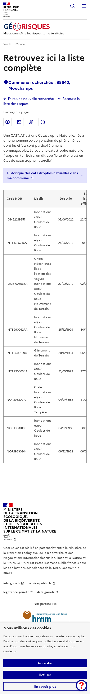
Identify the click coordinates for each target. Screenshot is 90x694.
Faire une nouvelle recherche (31, 98)
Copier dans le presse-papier (31, 122)
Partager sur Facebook (7, 122)
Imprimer (43, 122)
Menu (84, 6)
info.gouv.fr (11, 583)
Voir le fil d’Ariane (14, 44)
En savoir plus (45, 686)
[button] (81, 685)
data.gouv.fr (45, 592)
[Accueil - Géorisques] (33, 26)
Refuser (45, 674)
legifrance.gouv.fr (16, 592)
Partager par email (19, 122)
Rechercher (72, 6)
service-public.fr (39, 583)
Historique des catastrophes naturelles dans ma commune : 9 (42, 175)
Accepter (45, 663)
